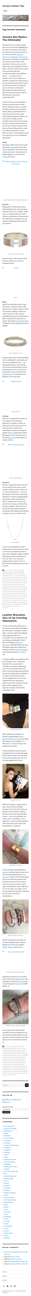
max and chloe (20, 597)
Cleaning (7, 1143)
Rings (23, 574)
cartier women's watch (14, 586)
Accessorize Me (9, 1126)
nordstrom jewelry (12, 602)
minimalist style (6, 600)
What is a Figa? (15, 1257)
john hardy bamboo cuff (13, 595)
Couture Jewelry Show (11, 1145)
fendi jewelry (15, 1050)
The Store (19, 984)
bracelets (16, 582)
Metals (4, 574)
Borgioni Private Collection (19, 1261)
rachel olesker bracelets (17, 1068)
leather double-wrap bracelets (18, 1062)
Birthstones (8, 1131)
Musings (7, 1185)
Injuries (6, 1169)
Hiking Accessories (10, 1166)
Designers (5, 572)
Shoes (6, 1214)
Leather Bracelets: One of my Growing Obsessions (14, 617)
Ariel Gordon (6, 374)
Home (4, 1272)
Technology (8, 1226)
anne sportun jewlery (21, 577)
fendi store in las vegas (13, 1051)
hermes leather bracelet (14, 1059)
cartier (21, 582)
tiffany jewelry (11, 606)
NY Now (7, 1190)
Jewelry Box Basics (19, 572)
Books (6, 1133)
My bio (4, 1276)
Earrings (11, 572)
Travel (6, 1228)
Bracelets (21, 570)
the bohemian (13, 57)
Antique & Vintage (10, 1128)
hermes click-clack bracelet (20, 1053)
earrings (21, 588)
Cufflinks (7, 1147)
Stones (6, 1219)
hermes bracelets (17, 590)
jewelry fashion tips (18, 593)
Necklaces (9, 574)
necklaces (15, 600)
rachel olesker (6, 1068)
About (4, 1280)
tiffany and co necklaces (9, 604)
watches (18, 606)
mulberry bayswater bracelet (16, 1064)
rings (19, 602)
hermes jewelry (6, 1057)
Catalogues (8, 1140)
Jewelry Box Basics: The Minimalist (14, 38)
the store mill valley (12, 1071)
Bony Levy (12, 437)
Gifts (5, 1157)
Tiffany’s (15, 504)
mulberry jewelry (7, 1066)
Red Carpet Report (10, 1200)
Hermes (24, 219)
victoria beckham (23, 1071)
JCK (5, 1174)
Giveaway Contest (10, 1159)
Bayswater (5, 872)
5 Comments (12, 1075)
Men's (6, 1181)
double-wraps (7, 947)
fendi (9, 1050)
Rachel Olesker (23, 981)
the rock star (23, 57)
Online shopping (10, 1193)
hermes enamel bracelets (19, 591)
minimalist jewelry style (18, 598)
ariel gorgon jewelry (19, 581)
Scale (6, 1209)
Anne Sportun (21, 321)
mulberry (5, 1064)
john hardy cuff (11, 597)
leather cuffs (5, 1062)
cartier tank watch (16, 584)
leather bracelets (20, 1060)
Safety (6, 1207)
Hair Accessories (9, 1162)
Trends (19, 1048)
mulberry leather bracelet (19, 1066)
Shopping (5, 575)
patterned (17, 739)
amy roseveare (19, 575)
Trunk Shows (8, 1233)
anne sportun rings (7, 579)
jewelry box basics (7, 593)
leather (12, 741)
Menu (5, 11)
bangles (24, 650)
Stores (6, 1224)
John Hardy (17, 261)
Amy (6, 570)
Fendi (15, 809)
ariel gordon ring (18, 579)
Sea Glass (7, 1212)
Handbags (7, 1164)
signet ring (24, 602)
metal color (13, 147)
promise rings (9, 1252)
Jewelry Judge (8, 1178)
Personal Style (17, 574)
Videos (6, 1235)
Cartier (4, 157)
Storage (6, 1221)
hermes (10, 590)
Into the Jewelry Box (11, 1171)
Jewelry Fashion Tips (13, 6)
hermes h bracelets (22, 1055)
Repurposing (8, 1202)
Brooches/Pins (9, 1138)
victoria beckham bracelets (10, 1073)
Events (6, 1155)
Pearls (6, 1195)
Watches (11, 575)
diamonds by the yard (12, 588)
